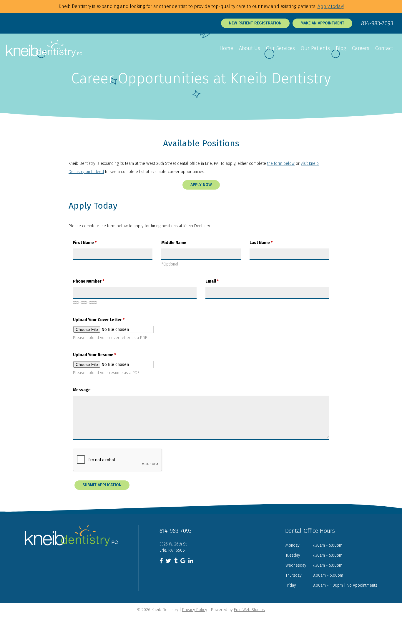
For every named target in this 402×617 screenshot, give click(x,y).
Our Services (280, 48)
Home (226, 48)
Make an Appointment (322, 23)
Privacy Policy (194, 609)
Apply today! (331, 6)
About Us (249, 48)
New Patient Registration (255, 23)
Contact (384, 48)
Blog (341, 48)
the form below (281, 163)
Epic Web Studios (249, 609)
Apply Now (201, 184)
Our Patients (315, 48)
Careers (360, 48)
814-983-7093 (377, 23)
